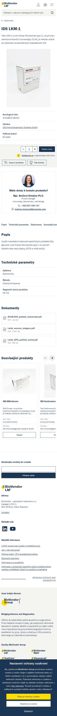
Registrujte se (27, 155)
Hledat (52, 12)
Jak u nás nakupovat (10, 550)
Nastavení (28, 711)
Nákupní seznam (45, 4)
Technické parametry (19, 224)
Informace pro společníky (12, 562)
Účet (38, 4)
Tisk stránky (39, 162)
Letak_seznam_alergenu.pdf (21, 330)
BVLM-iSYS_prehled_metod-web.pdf (25, 318)
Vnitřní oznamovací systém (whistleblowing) (20, 545)
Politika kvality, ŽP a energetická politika (19, 554)
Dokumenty (36, 224)
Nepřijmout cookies (28, 704)
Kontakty (5, 512)
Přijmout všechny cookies (28, 696)
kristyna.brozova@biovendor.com (30, 209)
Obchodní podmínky (10, 558)
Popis (4, 224)
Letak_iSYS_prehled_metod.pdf (23, 341)
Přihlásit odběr (28, 475)
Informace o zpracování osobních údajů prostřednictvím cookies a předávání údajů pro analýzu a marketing (26, 568)
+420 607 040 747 (30, 205)
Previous (45, 358)
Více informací (17, 686)
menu (52, 4)
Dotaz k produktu (16, 162)
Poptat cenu (47, 149)
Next (52, 358)
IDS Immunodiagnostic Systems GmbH (20, 127)
